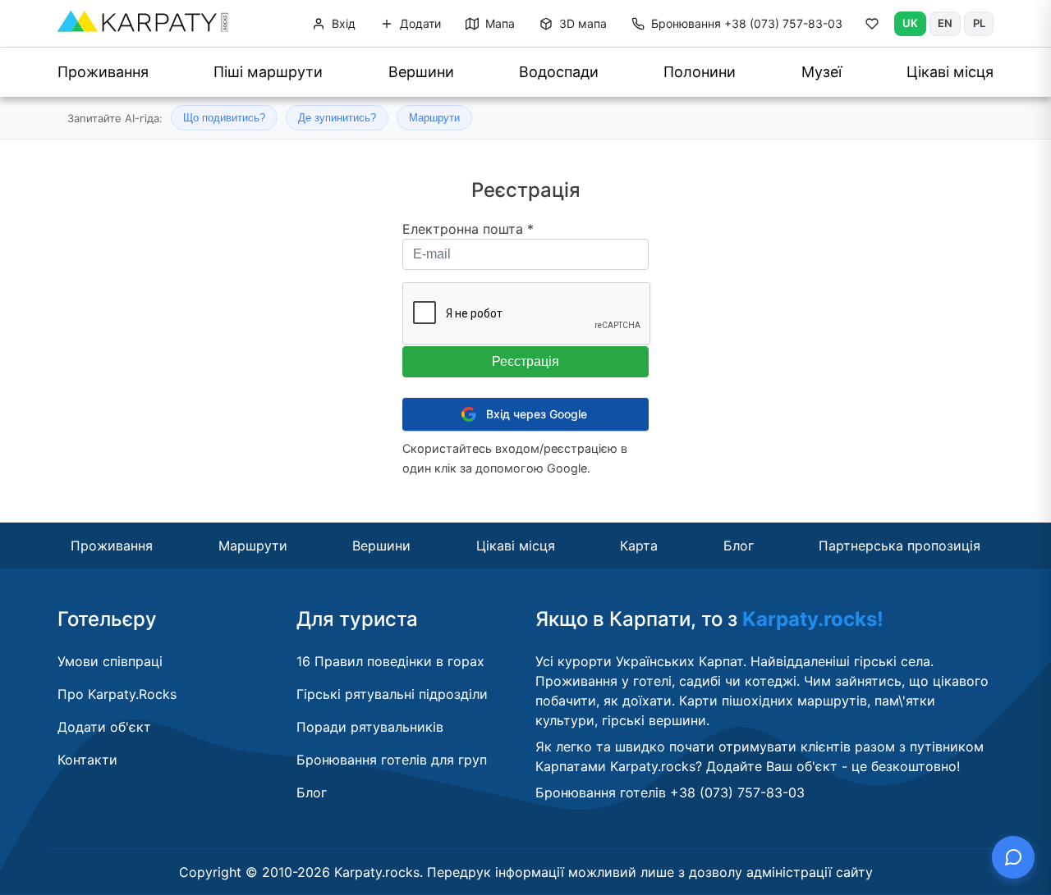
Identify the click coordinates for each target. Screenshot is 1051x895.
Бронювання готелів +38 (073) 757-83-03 (670, 792)
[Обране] (872, 27)
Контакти (87, 759)
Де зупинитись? (337, 118)
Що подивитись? (224, 118)
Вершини (421, 71)
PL (979, 23)
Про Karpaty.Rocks (117, 694)
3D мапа (581, 23)
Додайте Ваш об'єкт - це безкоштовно (831, 766)
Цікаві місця (950, 71)
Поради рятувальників (369, 727)
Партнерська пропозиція (899, 545)
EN (945, 23)
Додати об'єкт (104, 727)
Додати (419, 23)
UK (910, 23)
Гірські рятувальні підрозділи (392, 694)
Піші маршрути (268, 71)
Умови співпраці (110, 661)
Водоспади (559, 71)
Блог (738, 545)
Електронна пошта (468, 229)
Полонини (699, 71)
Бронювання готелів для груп (391, 759)
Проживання (103, 71)
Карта (639, 545)
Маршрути (434, 118)
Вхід (342, 23)
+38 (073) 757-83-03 (746, 23)
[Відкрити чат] (1013, 857)
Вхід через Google (536, 414)
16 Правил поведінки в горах (390, 661)
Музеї (821, 71)
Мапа (498, 23)
